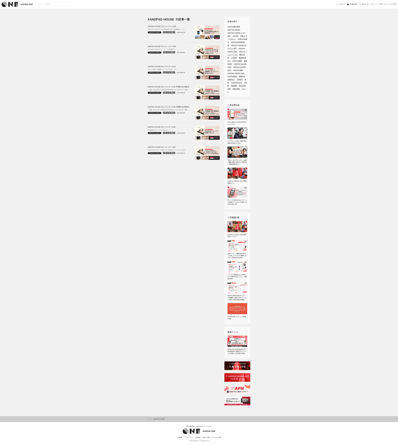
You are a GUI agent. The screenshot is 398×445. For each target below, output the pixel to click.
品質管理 (234, 86)
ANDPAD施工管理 (234, 26)
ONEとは (342, 4)
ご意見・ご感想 (206, 437)
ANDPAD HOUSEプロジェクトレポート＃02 (161, 127)
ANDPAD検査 (238, 70)
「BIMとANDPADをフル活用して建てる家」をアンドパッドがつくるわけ (166, 150)
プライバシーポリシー (189, 437)
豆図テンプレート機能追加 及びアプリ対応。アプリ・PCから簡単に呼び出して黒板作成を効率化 (237, 255)
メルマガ (391, 4)
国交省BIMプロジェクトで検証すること (158, 130)
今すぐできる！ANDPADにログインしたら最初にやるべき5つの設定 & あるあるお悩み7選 (237, 202)
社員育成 (240, 79)
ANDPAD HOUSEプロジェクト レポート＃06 (162, 26)
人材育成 (234, 58)
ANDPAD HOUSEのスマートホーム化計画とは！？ (161, 49)
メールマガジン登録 (216, 437)
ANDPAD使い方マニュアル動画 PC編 (237, 317)
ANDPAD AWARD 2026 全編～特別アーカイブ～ (237, 235)
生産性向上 (231, 79)
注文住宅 (235, 36)
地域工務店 (236, 89)
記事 (354, 4)
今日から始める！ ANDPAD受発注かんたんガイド (237, 123)
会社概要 (179, 437)
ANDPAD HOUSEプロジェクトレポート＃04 (161, 66)
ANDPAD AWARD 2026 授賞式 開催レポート (237, 182)
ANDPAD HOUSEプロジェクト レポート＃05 (162, 46)
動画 (366, 4)
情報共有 (242, 76)
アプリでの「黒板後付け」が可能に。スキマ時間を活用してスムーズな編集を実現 (237, 276)
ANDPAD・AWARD (154, 32)
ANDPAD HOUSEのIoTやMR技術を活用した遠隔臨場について (166, 29)
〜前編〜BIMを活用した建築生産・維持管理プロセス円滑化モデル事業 (168, 110)
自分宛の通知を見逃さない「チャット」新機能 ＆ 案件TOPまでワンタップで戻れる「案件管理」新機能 (237, 297)
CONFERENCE (236, 82)
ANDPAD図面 (232, 76)
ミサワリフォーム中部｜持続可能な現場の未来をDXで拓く (237, 142)
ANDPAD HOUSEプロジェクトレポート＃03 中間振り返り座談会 (168, 87)
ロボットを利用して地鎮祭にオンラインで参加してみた (162, 69)
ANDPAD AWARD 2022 (236, 73)
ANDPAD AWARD (234, 29)
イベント (378, 4)
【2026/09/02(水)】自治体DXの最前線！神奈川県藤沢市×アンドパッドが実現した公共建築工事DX (237, 351)
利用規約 (198, 437)
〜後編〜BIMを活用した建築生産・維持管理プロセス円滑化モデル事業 (168, 89)
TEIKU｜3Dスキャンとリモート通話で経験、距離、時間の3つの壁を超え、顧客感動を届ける (237, 162)
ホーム (149, 419)
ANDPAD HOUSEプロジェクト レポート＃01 (162, 147)
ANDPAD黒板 (237, 61)
